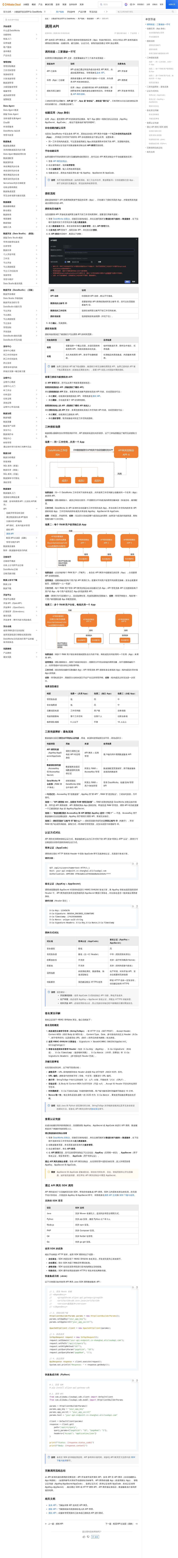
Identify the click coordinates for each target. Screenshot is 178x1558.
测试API (96, 396)
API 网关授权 (79, 94)
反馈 (96, 1537)
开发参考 (71, 11)
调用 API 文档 (110, 1195)
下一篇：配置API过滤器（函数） (119, 1523)
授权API (52, 1509)
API (98, 18)
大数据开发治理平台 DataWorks (28, 11)
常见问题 (93, 11)
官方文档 (7, 11)
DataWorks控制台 (61, 218)
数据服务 (90, 18)
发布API (100, 72)
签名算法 (95, 1108)
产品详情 (133, 33)
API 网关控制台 (60, 161)
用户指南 (60, 11)
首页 (46, 18)
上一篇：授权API (55, 1523)
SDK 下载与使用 (126, 1195)
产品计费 (82, 11)
